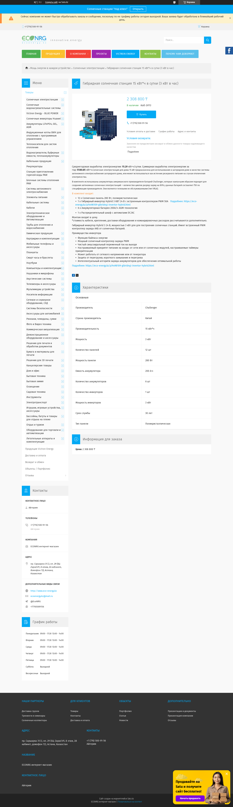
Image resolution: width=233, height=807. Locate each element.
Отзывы (29, 475)
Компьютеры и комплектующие (43, 268)
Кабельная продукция (38, 161)
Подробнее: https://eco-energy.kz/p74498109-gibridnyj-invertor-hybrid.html (113, 266)
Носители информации (39, 295)
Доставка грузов (30, 711)
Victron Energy (125, 54)
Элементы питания (36, 197)
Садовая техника (36, 392)
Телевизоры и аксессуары (41, 284)
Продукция (53, 54)
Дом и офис (32, 371)
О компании (78, 54)
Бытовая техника (36, 376)
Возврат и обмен (34, 462)
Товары (29, 92)
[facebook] (73, 276)
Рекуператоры (34, 166)
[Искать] (207, 40)
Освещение (32, 387)
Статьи (122, 716)
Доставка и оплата (35, 455)
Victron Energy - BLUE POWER (42, 113)
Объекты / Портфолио (37, 469)
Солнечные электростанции (88, 68)
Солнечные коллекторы (34, 720)
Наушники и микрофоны (40, 273)
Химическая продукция (39, 233)
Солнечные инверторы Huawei (43, 119)
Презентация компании (180, 716)
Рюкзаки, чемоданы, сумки (41, 319)
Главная (31, 54)
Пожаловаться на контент (130, 802)
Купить (143, 114)
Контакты (150, 54)
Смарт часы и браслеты (39, 258)
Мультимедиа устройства (40, 289)
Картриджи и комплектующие (43, 239)
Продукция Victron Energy (39, 449)
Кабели (30, 208)
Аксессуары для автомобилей (43, 314)
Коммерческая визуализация (43, 329)
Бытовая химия (34, 381)
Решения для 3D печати (39, 360)
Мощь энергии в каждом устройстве (50, 68)
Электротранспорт (36, 402)
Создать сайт (51, 2)
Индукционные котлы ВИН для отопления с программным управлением (43, 135)
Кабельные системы (37, 202)
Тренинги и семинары (33, 716)
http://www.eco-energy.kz (44, 591)
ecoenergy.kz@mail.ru (42, 596)
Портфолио (125, 711)
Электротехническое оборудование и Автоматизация (38, 216)
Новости (123, 720)
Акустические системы (39, 279)
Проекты (101, 54)
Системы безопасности (39, 308)
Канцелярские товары (39, 365)
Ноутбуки (31, 263)
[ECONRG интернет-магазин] (34, 43)
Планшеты (32, 252)
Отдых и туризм (35, 425)
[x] (77, 276)
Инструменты (33, 397)
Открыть (138, 9)
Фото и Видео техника (38, 324)
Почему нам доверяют (180, 54)
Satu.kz (131, 799)
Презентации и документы (182, 711)
